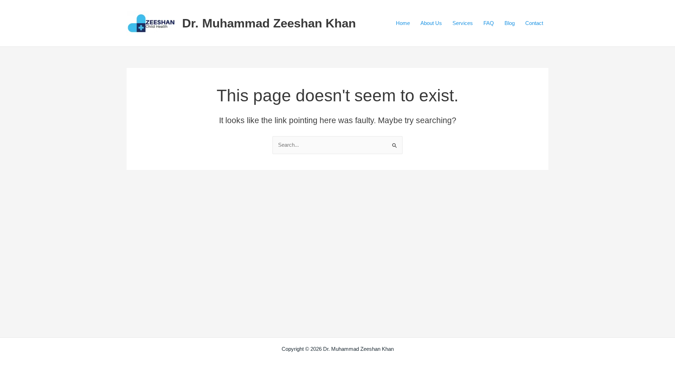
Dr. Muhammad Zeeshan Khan (269, 23)
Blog (509, 23)
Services (462, 23)
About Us (431, 23)
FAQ (488, 23)
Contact (534, 23)
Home (403, 23)
